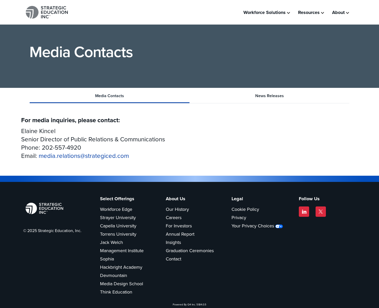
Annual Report (180, 234)
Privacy (239, 217)
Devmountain (113, 275)
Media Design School (121, 283)
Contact (173, 259)
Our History (177, 209)
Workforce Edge (116, 209)
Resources (309, 12)
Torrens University (118, 234)
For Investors (179, 225)
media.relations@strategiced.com (84, 155)
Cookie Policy (245, 209)
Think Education (116, 292)
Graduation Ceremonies (190, 250)
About (338, 12)
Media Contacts (109, 96)
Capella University (118, 225)
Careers (174, 217)
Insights (173, 242)
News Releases (269, 96)
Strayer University (118, 217)
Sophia (107, 259)
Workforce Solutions (264, 12)
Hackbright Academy (121, 267)
